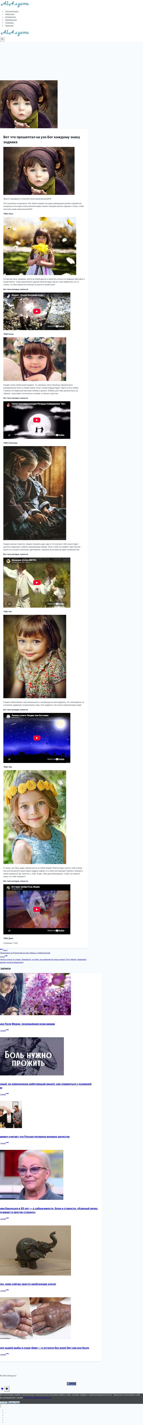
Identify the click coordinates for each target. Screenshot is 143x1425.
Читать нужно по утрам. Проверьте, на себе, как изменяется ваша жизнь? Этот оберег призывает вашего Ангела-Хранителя (43, 959)
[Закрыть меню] (0, 1405)
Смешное (9, 26)
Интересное (10, 17)
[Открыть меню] (2, 39)
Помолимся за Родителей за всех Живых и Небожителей (25, 951)
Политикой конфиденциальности (37, 1398)
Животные (9, 14)
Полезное (9, 23)
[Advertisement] (71, 57)
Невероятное (11, 20)
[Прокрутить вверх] (2, 1389)
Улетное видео (11, 11)
